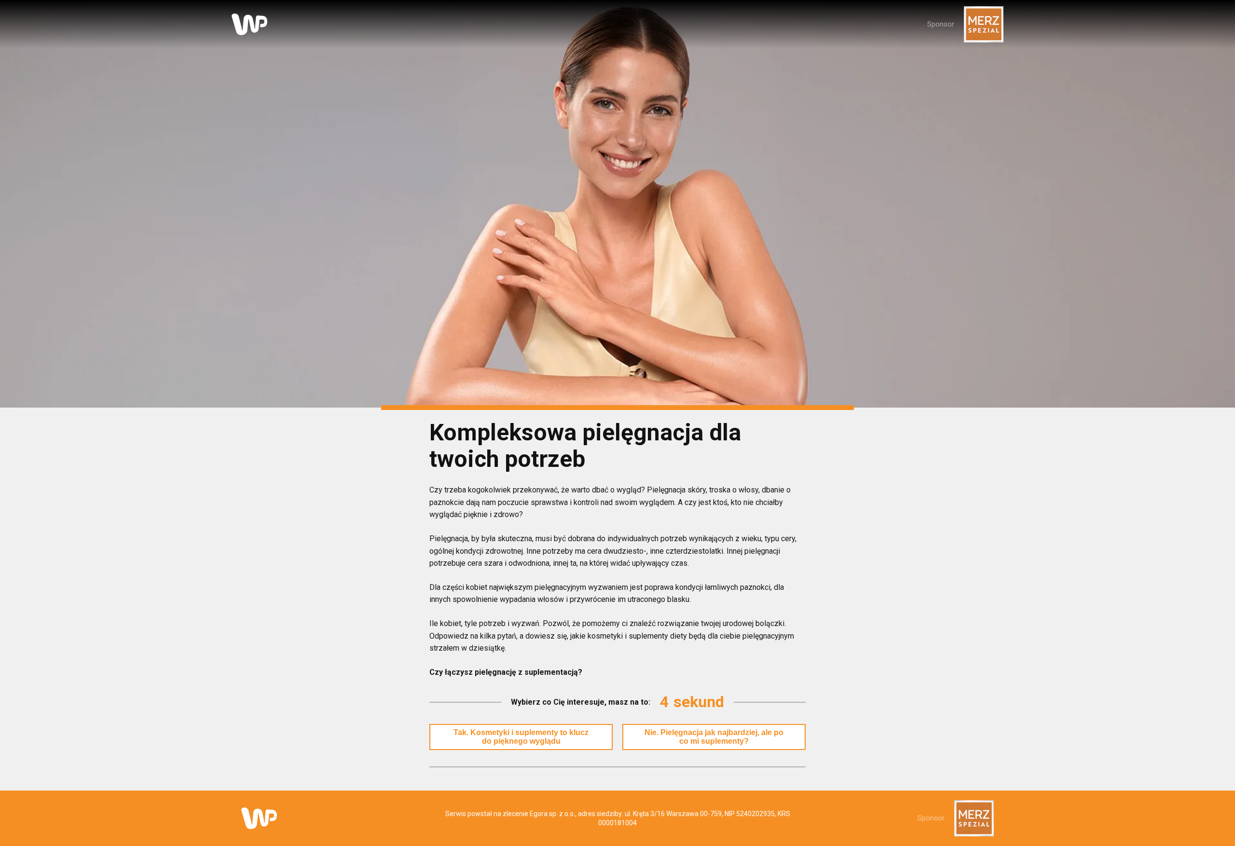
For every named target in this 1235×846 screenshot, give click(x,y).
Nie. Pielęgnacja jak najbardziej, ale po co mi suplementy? (714, 736)
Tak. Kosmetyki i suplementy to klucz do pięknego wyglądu (521, 736)
